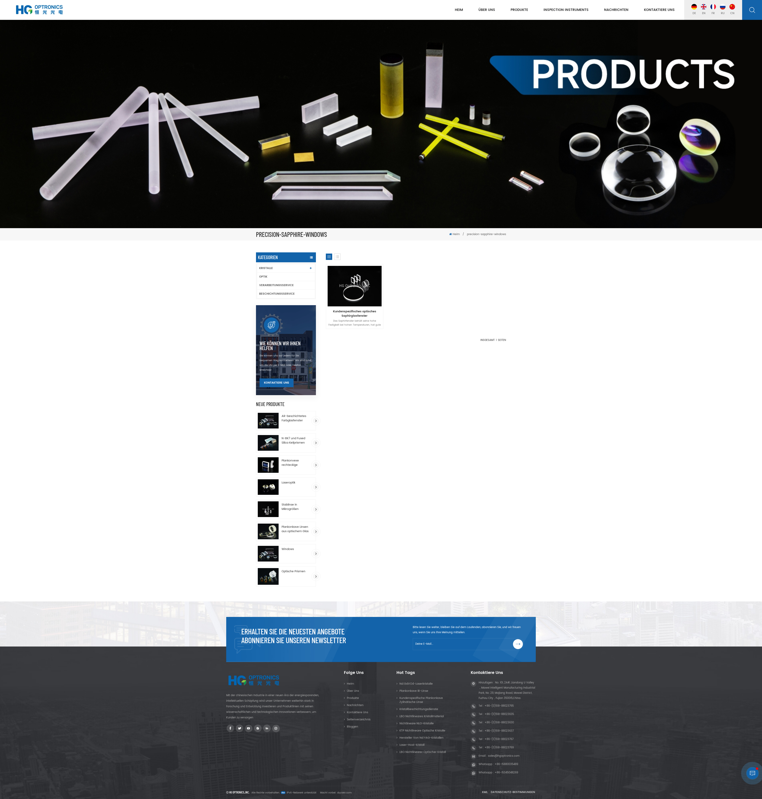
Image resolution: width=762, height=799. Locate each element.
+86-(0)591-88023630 (499, 723)
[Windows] (268, 554)
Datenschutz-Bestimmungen (513, 792)
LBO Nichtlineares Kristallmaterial (421, 716)
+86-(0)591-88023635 (499, 714)
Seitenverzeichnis (358, 719)
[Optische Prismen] (268, 576)
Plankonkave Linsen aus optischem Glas (295, 529)
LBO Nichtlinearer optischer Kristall (422, 752)
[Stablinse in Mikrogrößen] (268, 509)
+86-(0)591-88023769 (499, 748)
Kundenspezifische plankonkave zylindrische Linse (421, 700)
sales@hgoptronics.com (504, 756)
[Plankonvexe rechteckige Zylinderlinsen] (268, 465)
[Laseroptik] (268, 487)
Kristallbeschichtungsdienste (418, 709)
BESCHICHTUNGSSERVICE (277, 293)
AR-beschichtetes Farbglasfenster (294, 418)
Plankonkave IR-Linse (413, 691)
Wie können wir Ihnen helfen (280, 345)
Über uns (486, 10)
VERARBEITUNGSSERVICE (276, 285)
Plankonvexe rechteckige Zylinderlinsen (291, 462)
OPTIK (263, 276)
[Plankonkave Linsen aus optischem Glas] (268, 531)
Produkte (519, 10)
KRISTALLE (266, 268)
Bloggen (352, 726)
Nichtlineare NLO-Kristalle (416, 723)
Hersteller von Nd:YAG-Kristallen (421, 737)
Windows (288, 549)
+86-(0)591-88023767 (499, 739)
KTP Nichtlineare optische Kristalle (422, 730)
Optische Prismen (293, 571)
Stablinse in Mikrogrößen (290, 507)
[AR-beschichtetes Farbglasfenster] (268, 420)
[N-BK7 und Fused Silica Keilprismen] (268, 443)
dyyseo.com (344, 793)
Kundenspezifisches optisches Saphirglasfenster (354, 313)
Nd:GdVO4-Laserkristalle (416, 683)
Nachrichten (616, 10)
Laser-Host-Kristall (411, 745)
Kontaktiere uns (659, 10)
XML (485, 792)
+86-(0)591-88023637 (499, 731)
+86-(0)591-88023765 (499, 706)
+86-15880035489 (506, 764)
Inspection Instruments (566, 10)
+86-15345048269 (506, 773)
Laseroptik (288, 483)
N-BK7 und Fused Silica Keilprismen (293, 440)
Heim (459, 10)
